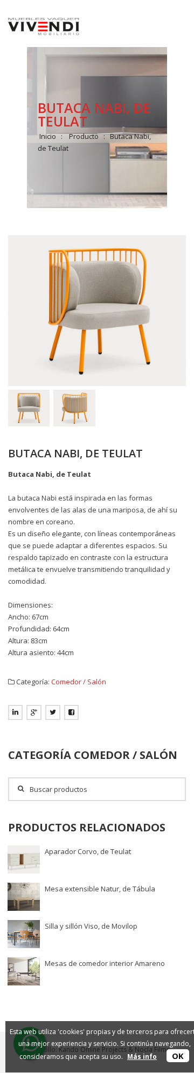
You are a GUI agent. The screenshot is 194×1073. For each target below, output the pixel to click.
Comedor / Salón (78, 682)
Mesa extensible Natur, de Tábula (100, 889)
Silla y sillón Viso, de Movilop (91, 926)
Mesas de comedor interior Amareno (105, 963)
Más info (142, 1056)
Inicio (47, 136)
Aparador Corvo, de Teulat (88, 851)
